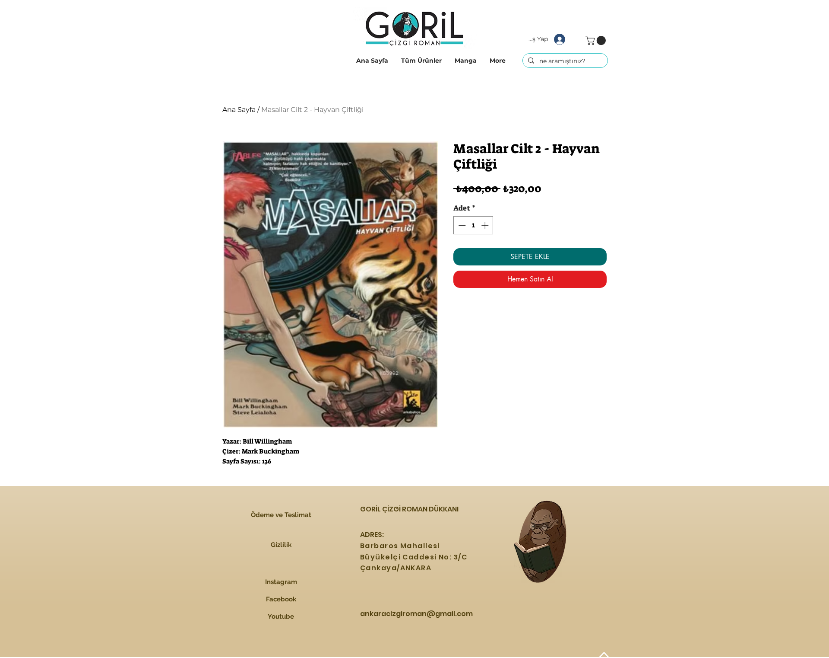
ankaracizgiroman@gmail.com (416, 614)
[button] (421, 60)
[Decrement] (461, 225)
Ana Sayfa (239, 109)
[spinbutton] (473, 225)
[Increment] (485, 225)
